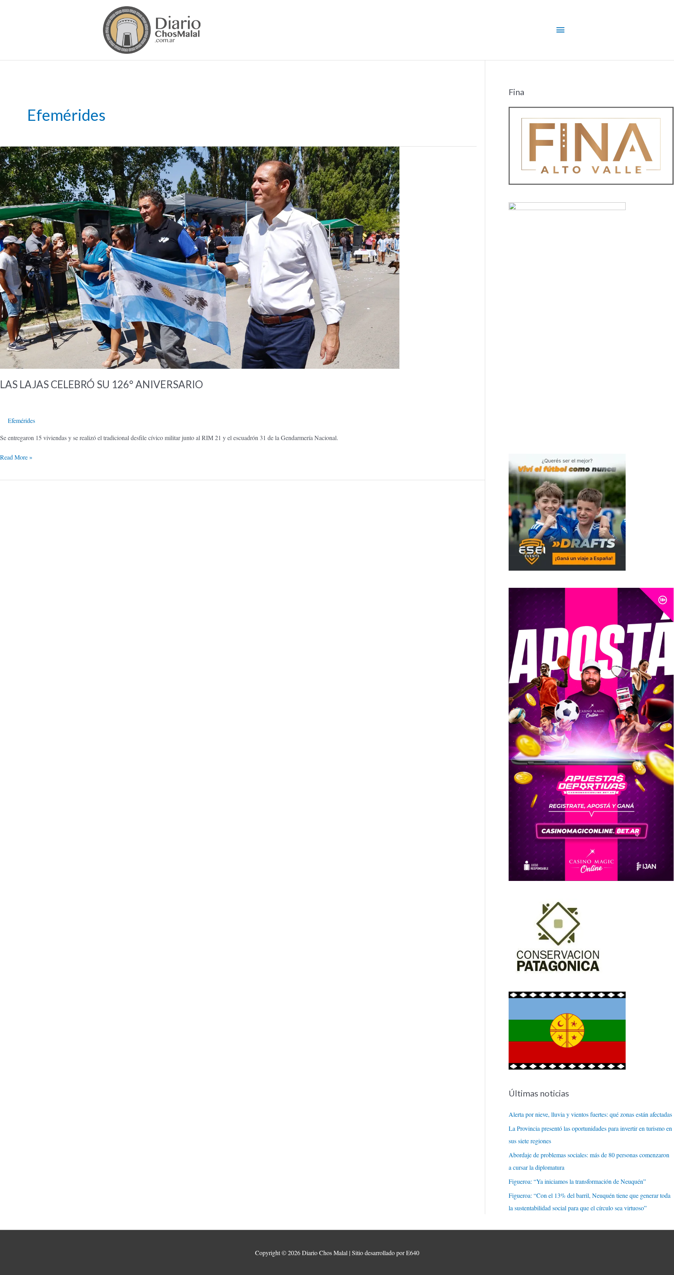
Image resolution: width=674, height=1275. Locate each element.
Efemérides (21, 420)
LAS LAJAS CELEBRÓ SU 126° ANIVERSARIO (101, 384)
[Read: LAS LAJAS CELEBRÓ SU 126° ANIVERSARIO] (199, 257)
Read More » (16, 456)
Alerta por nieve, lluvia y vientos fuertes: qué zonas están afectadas (590, 1114)
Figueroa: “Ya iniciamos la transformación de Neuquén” (577, 1181)
